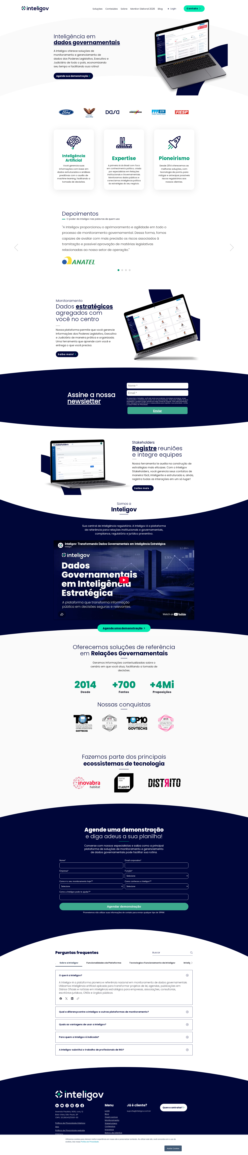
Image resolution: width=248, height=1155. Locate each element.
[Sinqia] (126, 270)
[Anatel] (118, 270)
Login (107, 1111)
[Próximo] (232, 248)
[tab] (68, 963)
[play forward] (186, 112)
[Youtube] (62, 1105)
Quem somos (111, 1117)
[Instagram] (67, 1105)
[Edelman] (130, 270)
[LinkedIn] (57, 1105)
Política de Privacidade (90, 1141)
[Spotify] (72, 1105)
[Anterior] (16, 248)
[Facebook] (82, 1105)
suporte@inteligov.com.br (139, 1111)
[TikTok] (77, 1105)
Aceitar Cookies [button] (173, 1148)
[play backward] (61, 112)
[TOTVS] (122, 270)
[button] (99, 9)
